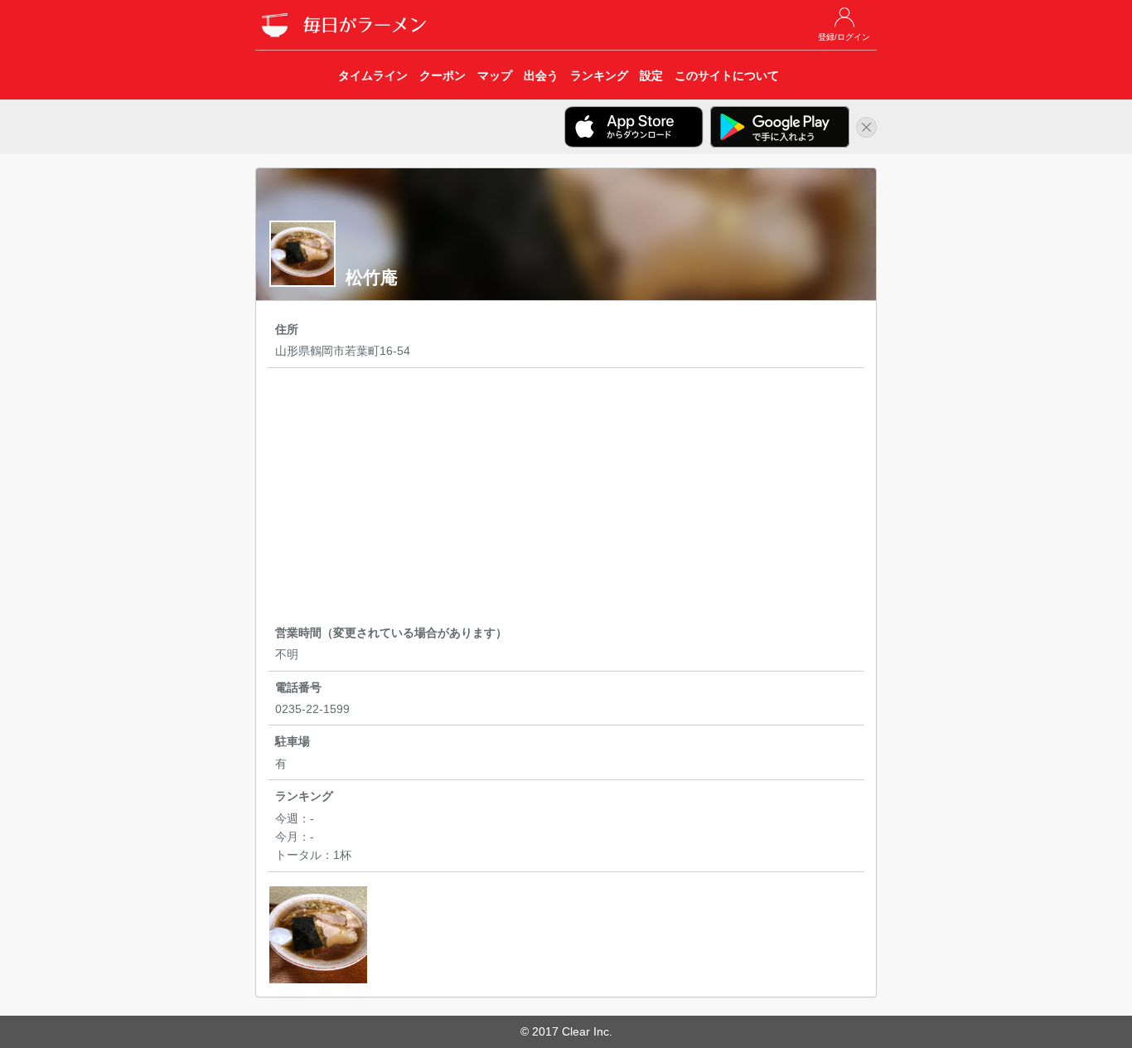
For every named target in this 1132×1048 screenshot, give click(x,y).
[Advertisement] (566, 499)
